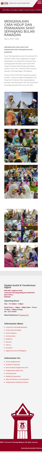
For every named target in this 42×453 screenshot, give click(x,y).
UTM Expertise (11, 373)
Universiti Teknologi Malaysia (16, 327)
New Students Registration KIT (17, 367)
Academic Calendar (13, 365)
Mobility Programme (13, 376)
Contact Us (23, 315)
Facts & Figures (11, 333)
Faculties (9, 348)
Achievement (11, 336)
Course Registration (13, 362)
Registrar (9, 339)
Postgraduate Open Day (14, 370)
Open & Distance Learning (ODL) (17, 379)
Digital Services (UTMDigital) (16, 351)
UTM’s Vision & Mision (13, 330)
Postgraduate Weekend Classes (17, 382)
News (17, 39)
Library (8, 345)
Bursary (8, 342)
